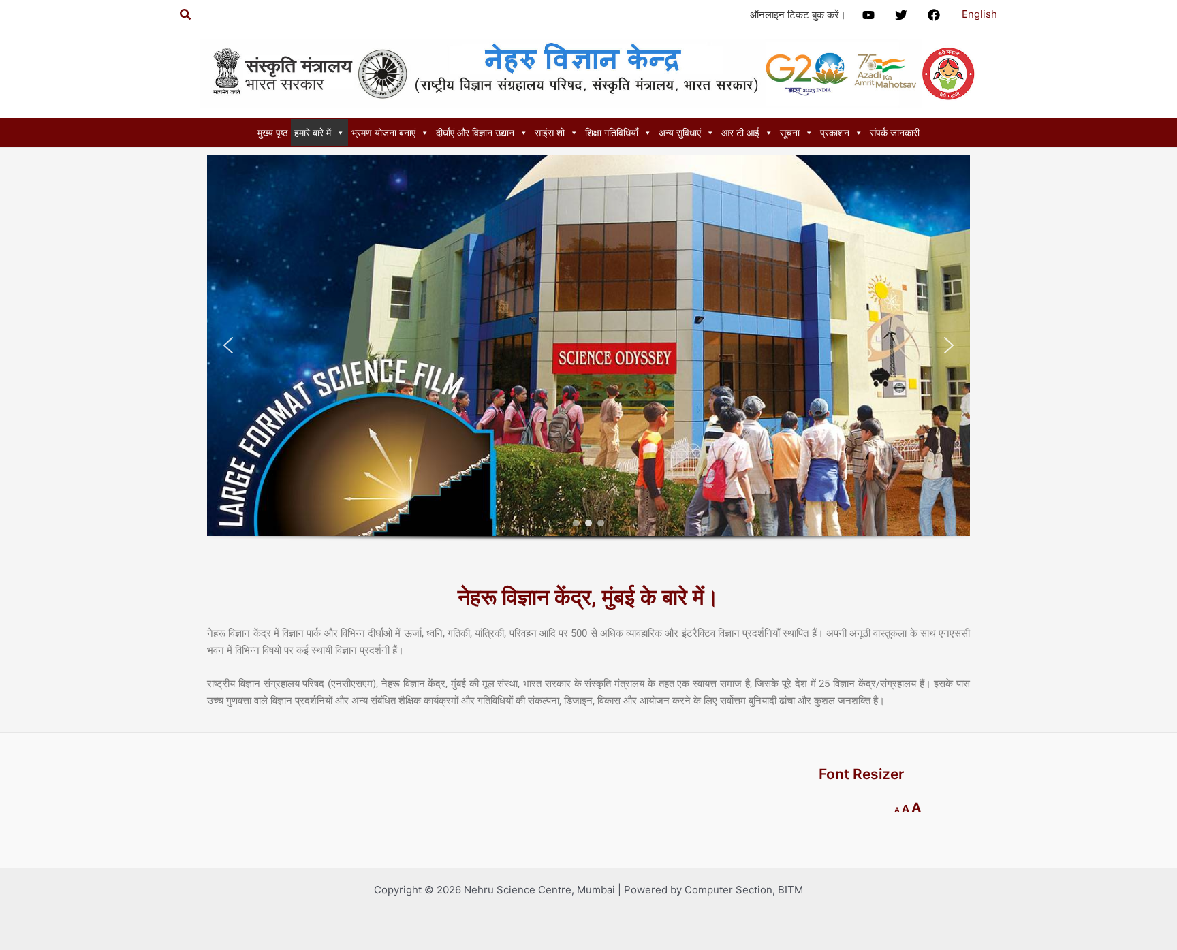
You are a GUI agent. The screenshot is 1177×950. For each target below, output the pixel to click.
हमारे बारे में (312, 132)
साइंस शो (550, 132)
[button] (228, 345)
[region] (588, 362)
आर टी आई (740, 132)
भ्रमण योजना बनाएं (383, 132)
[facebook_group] (936, 15)
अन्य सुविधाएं (680, 132)
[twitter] (903, 15)
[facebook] (870, 15)
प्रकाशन (834, 132)
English (979, 13)
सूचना (790, 132)
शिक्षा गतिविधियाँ (611, 132)
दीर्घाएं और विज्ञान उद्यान (475, 132)
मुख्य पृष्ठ (272, 132)
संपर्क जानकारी (895, 132)
